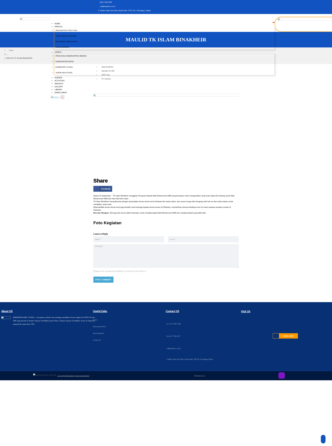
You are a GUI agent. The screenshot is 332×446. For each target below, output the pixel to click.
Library (58, 90)
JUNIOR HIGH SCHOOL (64, 73)
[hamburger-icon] (274, 22)
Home (57, 24)
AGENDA (58, 78)
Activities (59, 81)
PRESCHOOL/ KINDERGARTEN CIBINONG (71, 56)
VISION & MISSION (62, 47)
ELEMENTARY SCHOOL (64, 67)
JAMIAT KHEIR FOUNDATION (66, 36)
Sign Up (14, 441)
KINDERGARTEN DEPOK (65, 61)
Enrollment (61, 93)
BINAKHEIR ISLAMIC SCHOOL (67, 42)
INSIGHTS (59, 84)
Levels (58, 52)
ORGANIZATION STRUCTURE (66, 30)
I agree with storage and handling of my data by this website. (121, 271)
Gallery (59, 87)
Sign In (21, 441)
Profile (58, 27)
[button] (102, 189)
